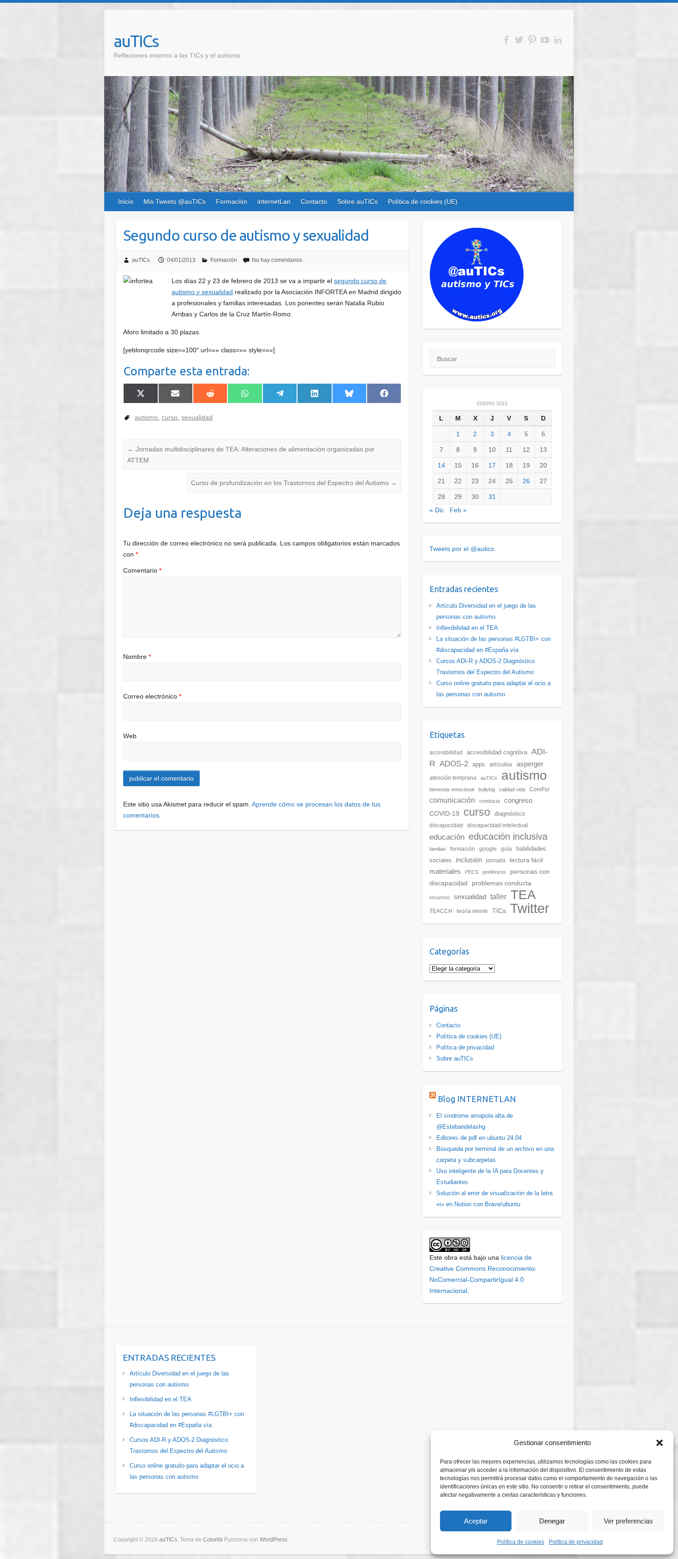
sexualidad (197, 417)
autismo (146, 417)
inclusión (469, 860)
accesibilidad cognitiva (497, 752)
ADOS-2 (454, 763)
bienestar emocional (451, 789)
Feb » (458, 510)
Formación (231, 201)
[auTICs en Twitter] (519, 40)
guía (506, 849)
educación (446, 837)
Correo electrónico (152, 696)
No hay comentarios (277, 260)
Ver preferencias (628, 1521)
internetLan (274, 201)
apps (478, 764)
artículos (500, 764)
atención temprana (452, 778)
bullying (486, 789)
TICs (499, 910)
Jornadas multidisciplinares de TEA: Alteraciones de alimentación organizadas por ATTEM (251, 454)
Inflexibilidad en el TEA (467, 627)
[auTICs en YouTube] (545, 40)
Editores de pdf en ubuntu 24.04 (479, 1137)
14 (441, 465)
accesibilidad (446, 752)
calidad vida (512, 789)
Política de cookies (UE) (423, 201)
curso (169, 417)
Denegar (552, 1521)
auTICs (135, 40)
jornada (496, 860)
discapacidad (446, 825)
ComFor (539, 789)
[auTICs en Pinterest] (532, 40)
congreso (518, 800)
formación (462, 849)
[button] (659, 1442)
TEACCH (440, 911)
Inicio (125, 201)
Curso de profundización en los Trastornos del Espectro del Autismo (294, 482)
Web (130, 736)
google (488, 849)
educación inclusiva (508, 836)
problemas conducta (501, 883)
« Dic (436, 510)
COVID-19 (444, 813)
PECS (471, 872)
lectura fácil (526, 860)
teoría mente (472, 911)
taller (498, 896)
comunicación (452, 800)
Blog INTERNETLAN (477, 1098)
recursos (439, 897)
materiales (445, 871)
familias (437, 849)
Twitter (529, 908)
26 (526, 481)
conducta (489, 801)
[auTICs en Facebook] (506, 40)
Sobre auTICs (357, 201)
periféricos (494, 872)
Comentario (142, 570)
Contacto (314, 201)
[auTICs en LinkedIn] (558, 40)
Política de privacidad (576, 1542)
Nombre (137, 656)
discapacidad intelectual (497, 825)
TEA (523, 894)
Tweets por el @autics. (462, 548)
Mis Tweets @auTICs (174, 201)
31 (492, 496)
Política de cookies (520, 1542)
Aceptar (476, 1521)
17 (492, 465)
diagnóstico (509, 813)
